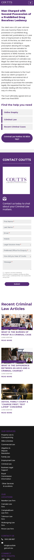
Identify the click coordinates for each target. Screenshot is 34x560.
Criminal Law (10, 119)
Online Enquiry (11, 112)
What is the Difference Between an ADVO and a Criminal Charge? (15, 368)
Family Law (5, 457)
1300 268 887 (10, 539)
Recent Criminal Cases (15, 127)
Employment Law (8, 460)
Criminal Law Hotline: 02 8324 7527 (17, 138)
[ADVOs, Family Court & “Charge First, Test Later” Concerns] (17, 392)
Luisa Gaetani (6, 337)
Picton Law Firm (7, 529)
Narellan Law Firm (8, 500)
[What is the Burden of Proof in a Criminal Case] (17, 322)
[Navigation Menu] (30, 2)
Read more (6, 340)
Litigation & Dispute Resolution (5, 450)
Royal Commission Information (6, 476)
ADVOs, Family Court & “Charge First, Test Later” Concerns (14, 404)
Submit (17, 284)
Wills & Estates (7, 441)
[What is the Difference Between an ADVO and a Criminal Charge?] (17, 356)
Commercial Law (8, 444)
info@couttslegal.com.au (9, 546)
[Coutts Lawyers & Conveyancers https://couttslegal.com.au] (6, 2)
